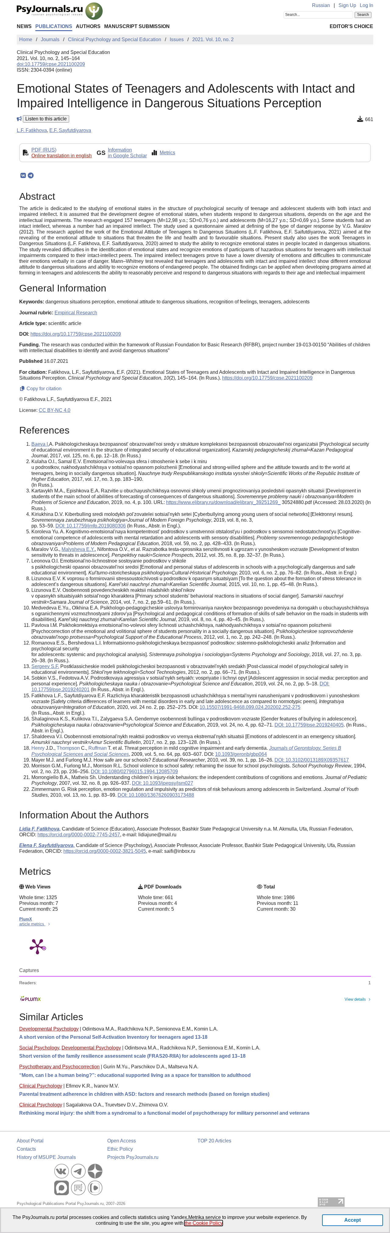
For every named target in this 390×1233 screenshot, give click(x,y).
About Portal (30, 1140)
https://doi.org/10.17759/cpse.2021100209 (75, 334)
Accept (352, 1220)
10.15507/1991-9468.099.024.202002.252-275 (250, 707)
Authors (88, 26)
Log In (366, 5)
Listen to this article (46, 118)
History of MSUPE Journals (46, 1157)
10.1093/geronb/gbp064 (241, 754)
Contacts (26, 1149)
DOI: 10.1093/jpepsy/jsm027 (162, 783)
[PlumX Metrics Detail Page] (37, 946)
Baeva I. (40, 444)
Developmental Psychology (49, 1028)
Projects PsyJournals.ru (132, 1157)
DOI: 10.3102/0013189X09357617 (312, 760)
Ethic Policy (120, 1149)
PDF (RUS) (43, 149)
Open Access (121, 1140)
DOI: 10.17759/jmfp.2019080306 (90, 525)
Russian (321, 5)
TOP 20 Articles (214, 1140)
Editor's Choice (351, 26)
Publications (53, 26)
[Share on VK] (23, 175)
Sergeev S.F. (45, 666)
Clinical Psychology (40, 1085)
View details (355, 999)
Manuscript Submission (137, 26)
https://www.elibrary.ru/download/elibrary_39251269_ (223, 502)
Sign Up (347, 5)
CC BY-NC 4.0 (54, 410)
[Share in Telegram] (30, 175)
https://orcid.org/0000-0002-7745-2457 (78, 834)
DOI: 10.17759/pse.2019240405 (309, 724)
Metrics (167, 152)
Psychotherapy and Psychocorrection (59, 1066)
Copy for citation (43, 388)
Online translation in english (61, 155)
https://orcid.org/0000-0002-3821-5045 (104, 851)
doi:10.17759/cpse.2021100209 (51, 64)
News (24, 26)
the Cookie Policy (203, 1223)
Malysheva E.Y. (78, 549)
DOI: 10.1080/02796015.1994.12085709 (134, 771)
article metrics (32, 924)
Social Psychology (39, 1047)
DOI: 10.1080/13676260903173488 (156, 795)
